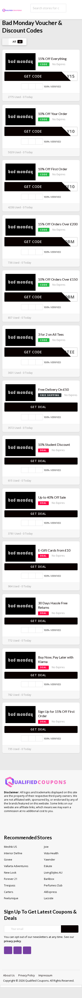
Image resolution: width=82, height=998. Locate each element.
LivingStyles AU (53, 872)
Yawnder (49, 859)
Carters (8, 892)
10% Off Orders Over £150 (58, 279)
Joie (46, 847)
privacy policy (12, 941)
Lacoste (48, 898)
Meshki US (10, 847)
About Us (9, 975)
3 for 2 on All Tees (51, 334)
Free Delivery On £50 (53, 389)
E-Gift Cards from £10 (54, 550)
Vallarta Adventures (16, 866)
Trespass (9, 885)
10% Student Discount (54, 444)
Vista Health (51, 853)
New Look (10, 872)
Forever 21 (10, 879)
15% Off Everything (52, 59)
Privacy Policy (26, 975)
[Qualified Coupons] (12, 10)
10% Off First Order (52, 169)
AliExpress (50, 892)
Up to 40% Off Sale (52, 497)
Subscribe (70, 929)
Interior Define (13, 853)
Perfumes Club (53, 885)
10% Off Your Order (52, 114)
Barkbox (49, 879)
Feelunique (11, 898)
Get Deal (38, 407)
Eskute (48, 866)
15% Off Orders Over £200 (58, 224)
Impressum (45, 975)
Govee (8, 859)
